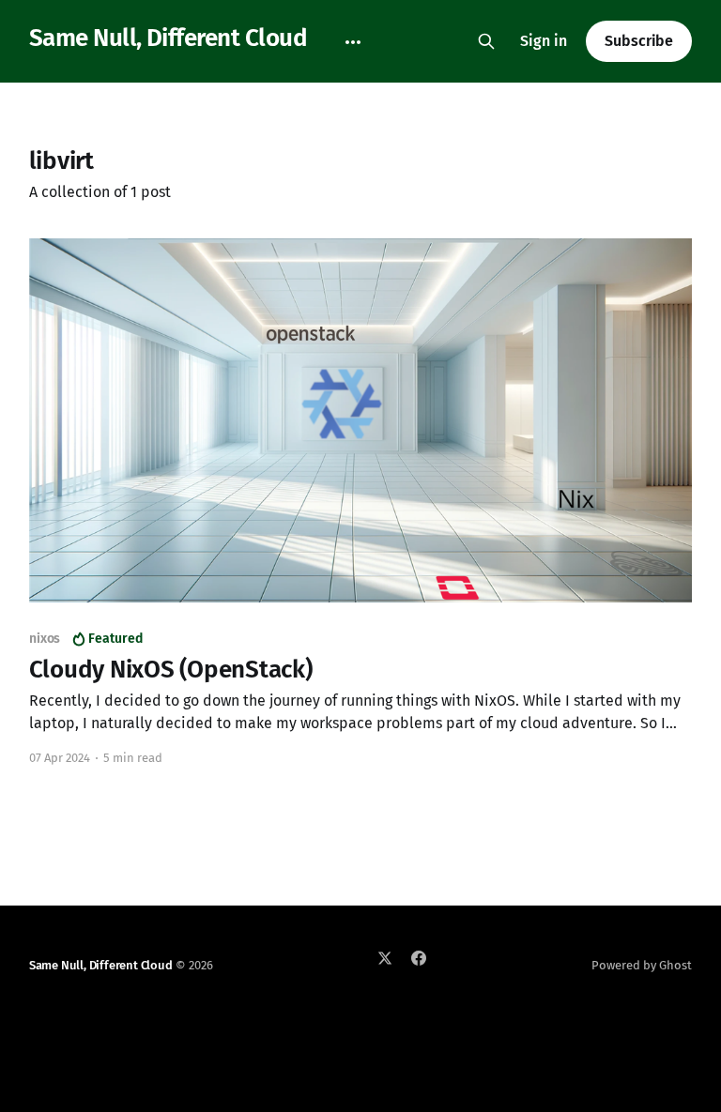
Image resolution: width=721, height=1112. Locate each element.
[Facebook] (418, 958)
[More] (353, 42)
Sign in (543, 41)
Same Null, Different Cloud (168, 39)
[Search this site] (486, 41)
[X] (384, 958)
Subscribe (639, 41)
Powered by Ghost (641, 965)
